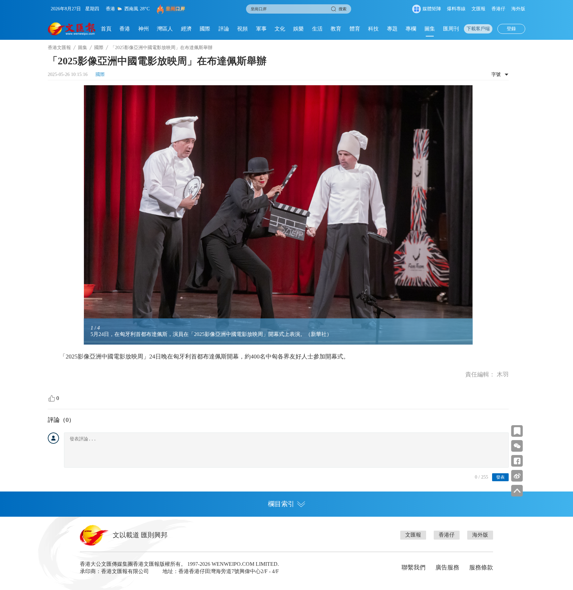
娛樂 (298, 29)
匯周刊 (451, 29)
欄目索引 (281, 503)
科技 (373, 29)
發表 (500, 477)
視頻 (242, 29)
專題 (392, 29)
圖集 (429, 29)
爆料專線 (456, 8)
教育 (336, 29)
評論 (224, 29)
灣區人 (165, 29)
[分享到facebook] (517, 461)
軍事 (261, 29)
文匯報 (478, 8)
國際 (205, 29)
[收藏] (517, 431)
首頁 (106, 29)
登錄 (511, 28)
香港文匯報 (59, 47)
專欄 (411, 29)
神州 (143, 29)
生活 (317, 29)
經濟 (186, 29)
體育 (355, 29)
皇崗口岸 (175, 8)
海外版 (518, 8)
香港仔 (498, 8)
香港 (124, 29)
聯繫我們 (413, 567)
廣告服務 (447, 567)
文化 (280, 29)
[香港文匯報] (72, 29)
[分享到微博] (517, 476)
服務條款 (481, 567)
